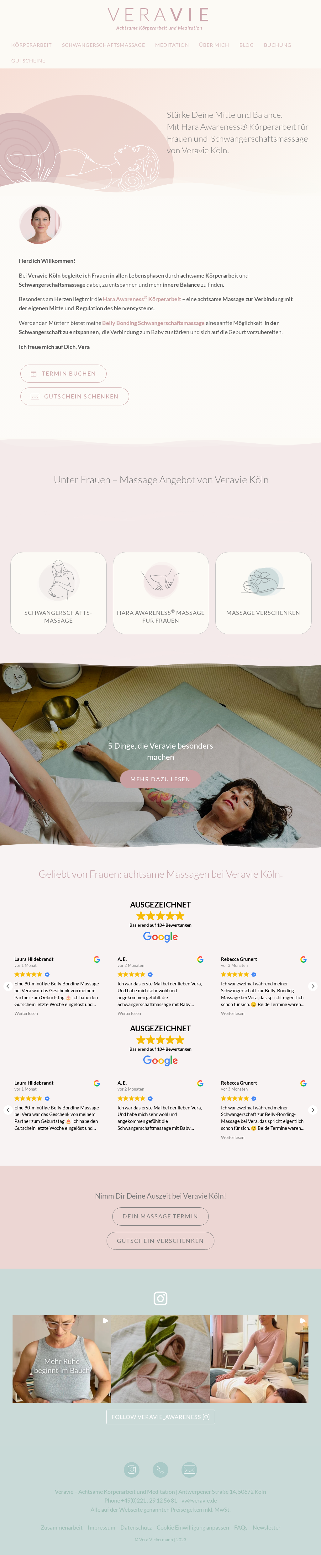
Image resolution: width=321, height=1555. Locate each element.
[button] (313, 986)
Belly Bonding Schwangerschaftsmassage (153, 322)
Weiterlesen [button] (26, 1013)
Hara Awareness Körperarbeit (142, 298)
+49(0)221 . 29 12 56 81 (149, 1500)
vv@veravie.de (199, 1500)
